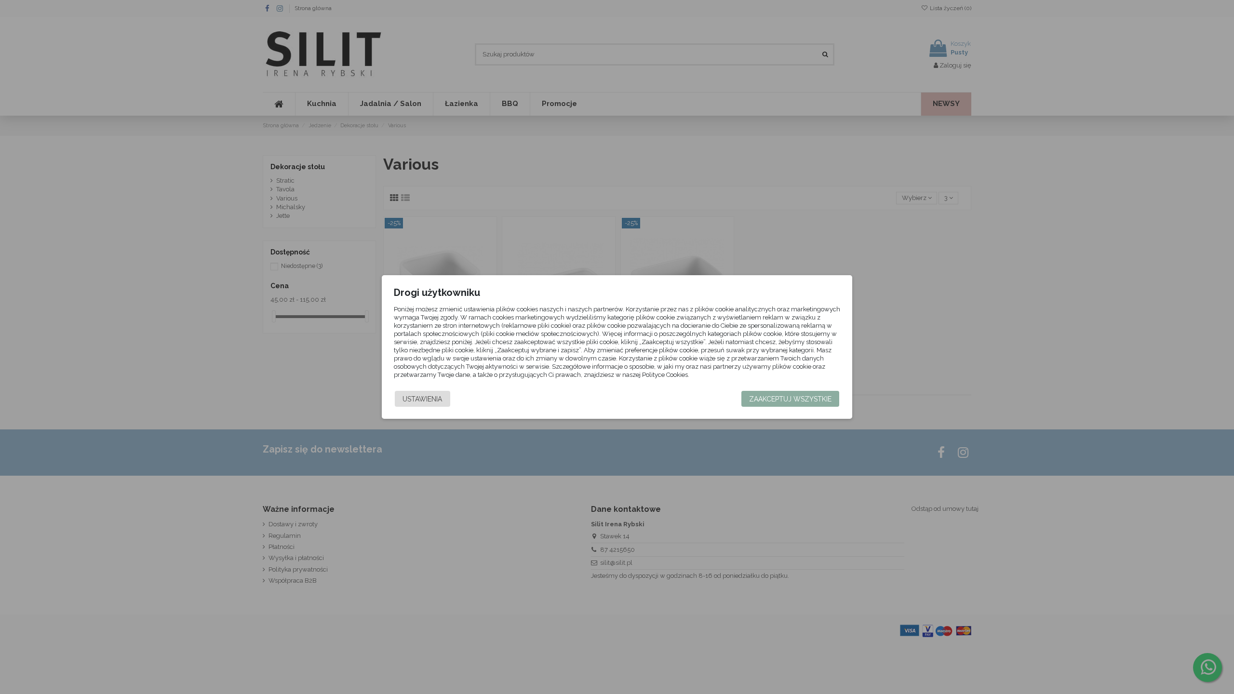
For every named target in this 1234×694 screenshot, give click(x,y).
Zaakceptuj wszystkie (790, 399)
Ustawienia (422, 399)
